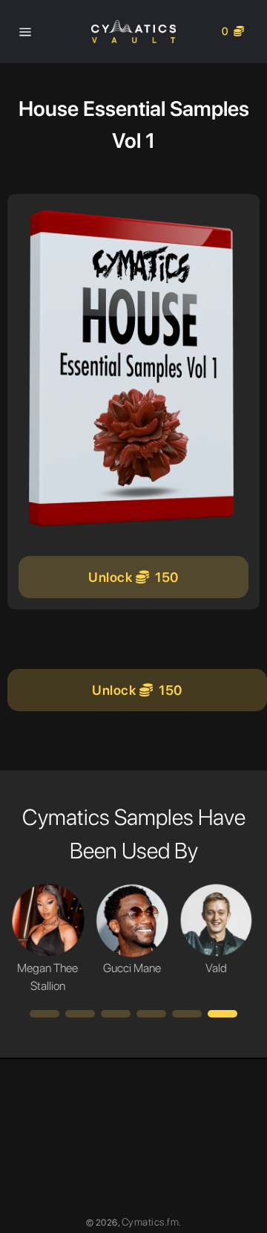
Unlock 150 (133, 577)
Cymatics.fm (150, 1222)
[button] (44, 1013)
